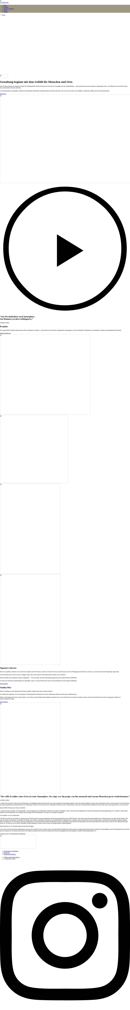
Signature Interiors (9, 8)
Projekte (6, 7)
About (5, 10)
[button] (65, 70)
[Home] (0, 1)
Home (5, 5)
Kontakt (6, 12)
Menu (3, 15)
